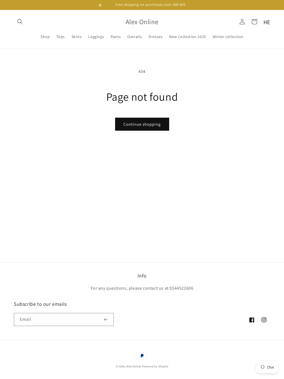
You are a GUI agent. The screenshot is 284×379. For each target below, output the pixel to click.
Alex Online (133, 366)
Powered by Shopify (155, 366)
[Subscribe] (107, 319)
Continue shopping (142, 124)
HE (266, 22)
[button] (20, 22)
